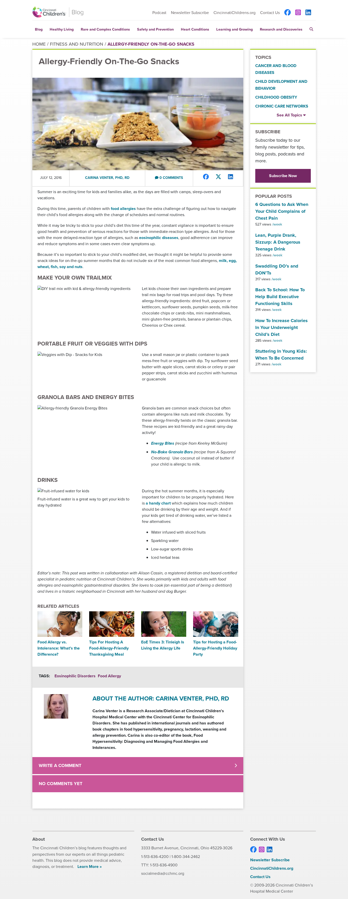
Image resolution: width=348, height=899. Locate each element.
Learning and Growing (234, 29)
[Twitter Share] (218, 177)
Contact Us (270, 13)
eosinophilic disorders (75, 676)
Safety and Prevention (155, 29)
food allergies (123, 208)
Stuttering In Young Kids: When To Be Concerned (281, 354)
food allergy (109, 676)
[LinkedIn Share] (230, 177)
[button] (311, 29)
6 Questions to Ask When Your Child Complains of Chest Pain (281, 211)
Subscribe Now (283, 176)
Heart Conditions (195, 29)
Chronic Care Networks (281, 106)
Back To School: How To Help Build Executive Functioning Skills (280, 296)
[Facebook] (287, 13)
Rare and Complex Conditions (105, 29)
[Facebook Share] (206, 177)
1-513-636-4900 (164, 865)
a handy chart (158, 503)
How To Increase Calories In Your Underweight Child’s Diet (281, 327)
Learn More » (89, 866)
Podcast (159, 13)
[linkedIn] (308, 13)
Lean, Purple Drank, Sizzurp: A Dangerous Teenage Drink (277, 242)
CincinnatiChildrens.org (234, 13)
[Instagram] (298, 13)
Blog (39, 29)
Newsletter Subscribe (190, 13)
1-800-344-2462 (185, 857)
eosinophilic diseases (158, 238)
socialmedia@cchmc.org (162, 873)
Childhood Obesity (276, 97)
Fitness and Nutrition (76, 44)
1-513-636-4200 (155, 857)
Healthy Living (62, 29)
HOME (39, 44)
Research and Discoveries (281, 29)
